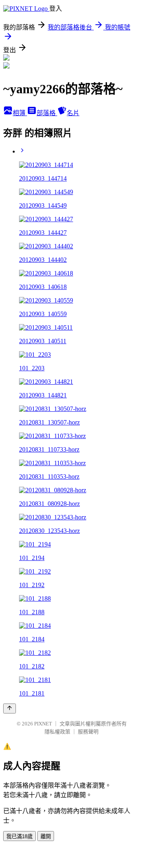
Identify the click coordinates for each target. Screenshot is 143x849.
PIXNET (43, 724)
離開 (46, 836)
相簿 (20, 113)
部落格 (47, 113)
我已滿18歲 (19, 836)
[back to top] (9, 708)
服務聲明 (88, 732)
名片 (73, 113)
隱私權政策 (57, 732)
